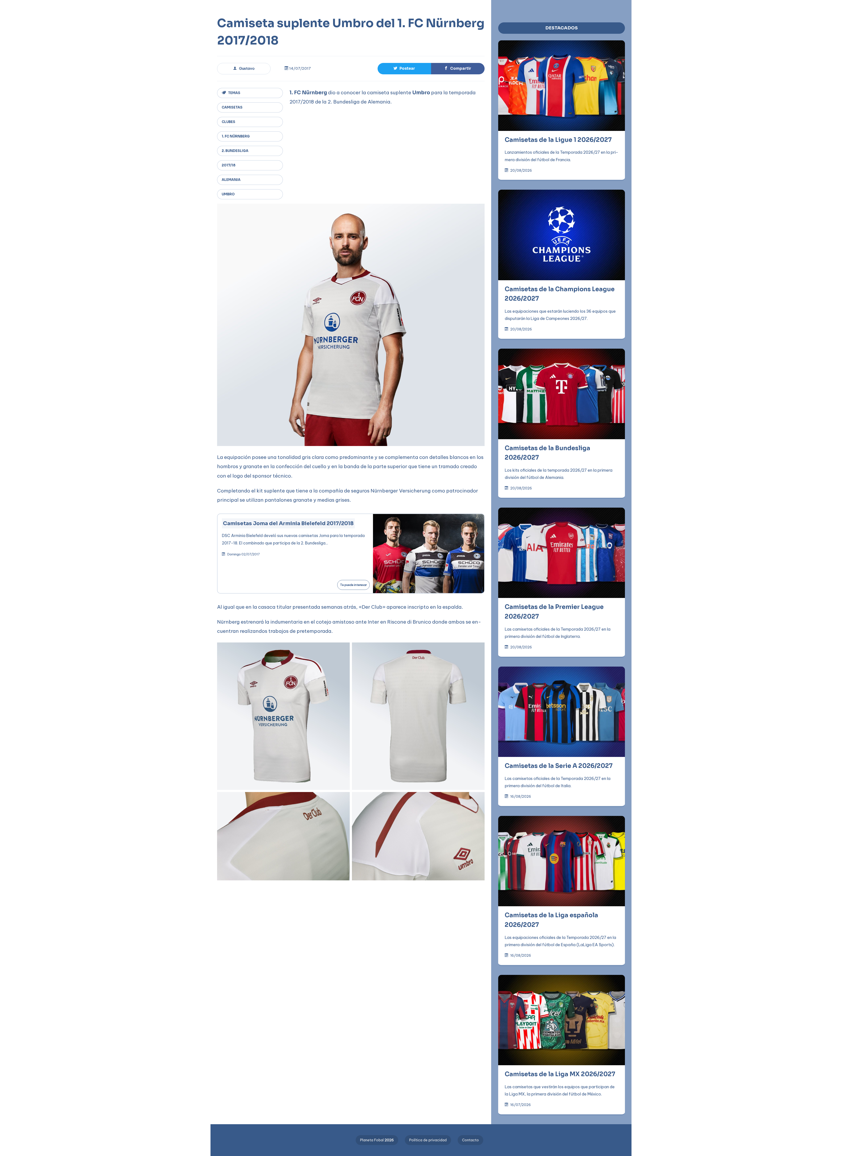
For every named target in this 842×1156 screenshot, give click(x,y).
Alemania (231, 180)
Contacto (470, 1140)
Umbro (228, 194)
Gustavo (247, 68)
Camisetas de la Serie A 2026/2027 (559, 766)
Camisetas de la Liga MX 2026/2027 (560, 1074)
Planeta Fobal (377, 1140)
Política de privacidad (428, 1140)
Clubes (228, 122)
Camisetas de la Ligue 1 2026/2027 (558, 140)
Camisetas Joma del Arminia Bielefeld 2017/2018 (288, 523)
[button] (140, 7)
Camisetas (232, 107)
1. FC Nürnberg (236, 136)
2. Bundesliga (235, 151)
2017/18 (228, 165)
